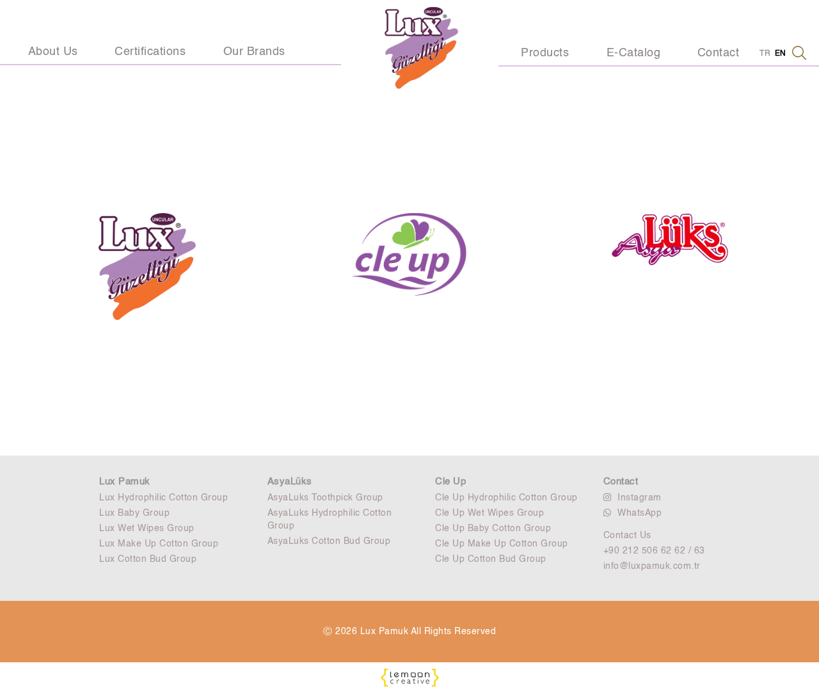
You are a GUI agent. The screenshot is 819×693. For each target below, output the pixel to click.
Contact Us (627, 535)
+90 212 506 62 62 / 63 (654, 550)
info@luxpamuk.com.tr (652, 566)
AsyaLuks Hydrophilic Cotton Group (329, 519)
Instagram (639, 497)
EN (780, 54)
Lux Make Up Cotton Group (158, 543)
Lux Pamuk (124, 481)
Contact (718, 53)
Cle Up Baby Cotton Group (493, 528)
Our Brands (254, 52)
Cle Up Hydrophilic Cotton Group (506, 497)
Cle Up (450, 481)
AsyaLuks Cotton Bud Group (329, 541)
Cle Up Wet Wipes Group (489, 513)
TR (764, 54)
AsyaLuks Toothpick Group (325, 497)
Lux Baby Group (134, 513)
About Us (53, 52)
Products (545, 53)
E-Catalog (634, 53)
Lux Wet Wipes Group (147, 528)
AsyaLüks (289, 481)
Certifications (150, 52)
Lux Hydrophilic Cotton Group (163, 497)
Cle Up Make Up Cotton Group (501, 543)
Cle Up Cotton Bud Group (490, 559)
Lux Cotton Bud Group (147, 559)
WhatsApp (639, 513)
